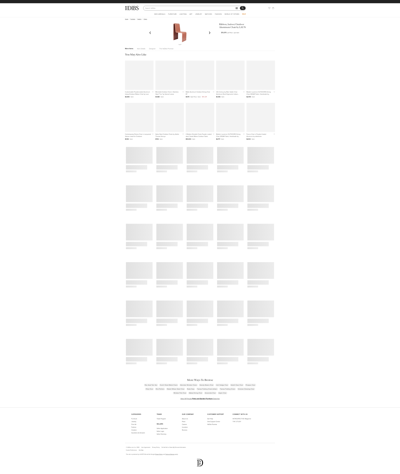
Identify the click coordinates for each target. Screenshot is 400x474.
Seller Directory (161, 434)
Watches (208, 14)
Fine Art (133, 424)
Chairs (145, 19)
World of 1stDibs (232, 14)
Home (126, 19)
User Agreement (145, 447)
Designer (152, 48)
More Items (129, 48)
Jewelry (198, 14)
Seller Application (162, 428)
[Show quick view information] (152, 92)
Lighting (183, 14)
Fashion (218, 14)
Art (190, 14)
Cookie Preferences (131, 450)
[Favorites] (269, 8)
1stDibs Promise (212, 424)
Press (183, 421)
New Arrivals (159, 14)
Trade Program (161, 419)
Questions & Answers (138, 433)
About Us (185, 419)
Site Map (141, 450)
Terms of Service (170, 454)
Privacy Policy (156, 447)
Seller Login (160, 431)
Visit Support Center (213, 421)
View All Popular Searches (200, 398)
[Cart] (273, 8)
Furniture (172, 14)
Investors (185, 427)
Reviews (184, 430)
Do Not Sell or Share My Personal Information (174, 447)
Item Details (141, 48)
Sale (244, 14)
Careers (184, 424)
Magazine (242, 419)
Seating (139, 19)
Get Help (210, 419)
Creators (134, 430)
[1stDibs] (132, 8)
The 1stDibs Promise (166, 48)
